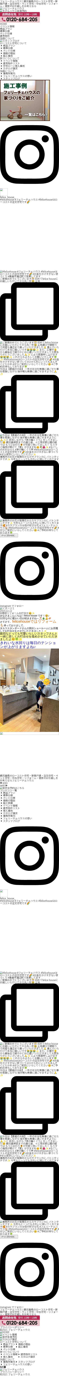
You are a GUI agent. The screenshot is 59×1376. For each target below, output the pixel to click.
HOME (3, 24)
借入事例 (8, 810)
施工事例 (8, 56)
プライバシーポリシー (12, 1327)
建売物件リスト (11, 63)
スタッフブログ (11, 78)
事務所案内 (9, 73)
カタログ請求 (10, 68)
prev (5, 783)
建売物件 (5, 36)
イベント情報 (7, 26)
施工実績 (8, 803)
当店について (7, 38)
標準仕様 (5, 31)
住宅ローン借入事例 (14, 66)
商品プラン (6, 28)
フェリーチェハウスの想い (17, 76)
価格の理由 (9, 53)
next (2, 785)
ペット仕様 (6, 33)
